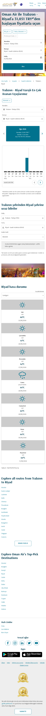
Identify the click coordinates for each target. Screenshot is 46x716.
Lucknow (4, 494)
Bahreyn (3, 591)
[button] (20, 31)
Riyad (3, 574)
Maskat (3, 487)
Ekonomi (5, 100)
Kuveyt (3, 570)
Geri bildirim (5, 629)
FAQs (3, 626)
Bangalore (4, 523)
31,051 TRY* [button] (24, 19)
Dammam (4, 595)
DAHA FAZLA (23, 543)
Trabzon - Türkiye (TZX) (11, 44)
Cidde (3, 602)
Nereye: (4, 115)
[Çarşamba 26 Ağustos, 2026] (9, 171)
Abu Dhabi (4, 588)
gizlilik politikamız (7, 704)
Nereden (7, 41)
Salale (3, 530)
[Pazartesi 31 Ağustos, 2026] (26, 165)
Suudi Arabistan (26, 81)
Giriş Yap (39, 4)
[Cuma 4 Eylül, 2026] (41, 171)
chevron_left (4, 133)
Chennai (3, 502)
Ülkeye (3, 662)
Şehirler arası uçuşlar (17, 662)
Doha (3, 581)
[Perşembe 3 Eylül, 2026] (37, 171)
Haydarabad (5, 516)
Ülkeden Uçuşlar (24, 665)
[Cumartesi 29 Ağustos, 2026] (19, 171)
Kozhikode (4, 512)
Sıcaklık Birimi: (39, 291)
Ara (23, 66)
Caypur (3, 599)
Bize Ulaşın (4, 632)
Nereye (6, 49)
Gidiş (5, 56)
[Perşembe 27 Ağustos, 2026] (12, 171)
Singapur (4, 533)
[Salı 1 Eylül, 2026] (30, 171)
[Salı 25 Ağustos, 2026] (5, 171)
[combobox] (23, 109)
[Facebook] (7, 643)
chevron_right (42, 133)
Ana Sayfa (4, 81)
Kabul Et (23, 711)
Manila (3, 519)
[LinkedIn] (22, 643)
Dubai (3, 584)
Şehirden (42, 662)
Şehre (8, 662)
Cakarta (3, 537)
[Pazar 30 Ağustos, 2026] (23, 171)
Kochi (3, 526)
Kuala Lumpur (5, 491)
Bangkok (4, 509)
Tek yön (6, 31)
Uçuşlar (14, 81)
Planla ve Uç (32, 4)
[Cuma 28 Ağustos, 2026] (16, 171)
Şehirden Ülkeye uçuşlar (31, 662)
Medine (3, 606)
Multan (3, 609)
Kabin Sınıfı (4, 232)
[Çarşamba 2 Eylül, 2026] (34, 171)
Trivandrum (4, 505)
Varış (3, 223)
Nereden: (5, 106)
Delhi (2, 498)
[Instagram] (15, 643)
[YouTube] (36, 643)
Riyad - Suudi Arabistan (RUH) (13, 51)
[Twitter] (29, 643)
